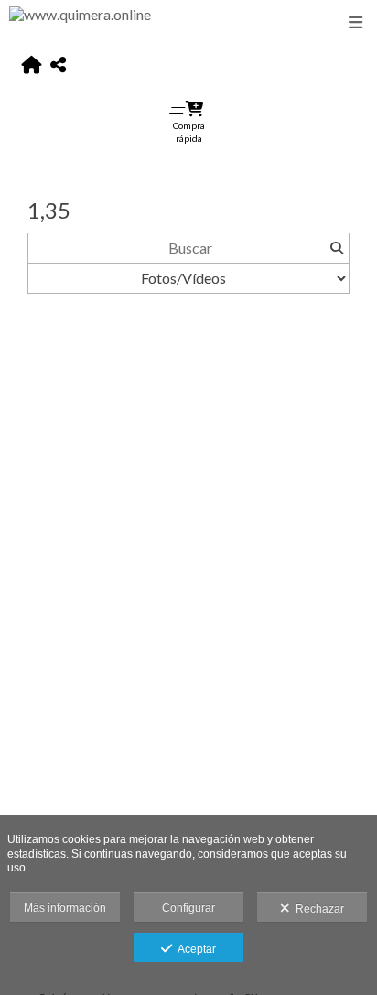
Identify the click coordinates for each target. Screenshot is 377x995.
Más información (65, 908)
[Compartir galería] (58, 65)
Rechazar (317, 909)
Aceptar (194, 949)
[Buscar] (336, 248)
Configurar (188, 908)
